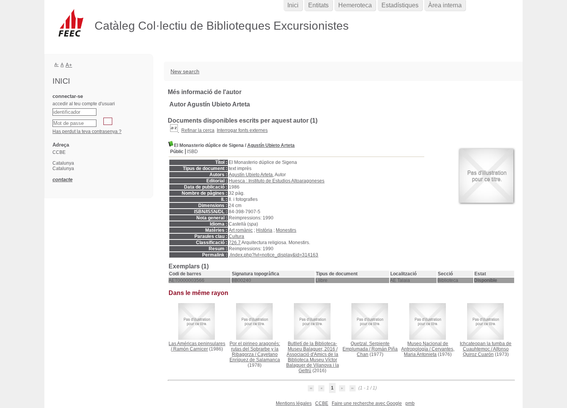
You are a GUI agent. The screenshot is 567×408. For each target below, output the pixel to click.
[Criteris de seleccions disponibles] (174, 130)
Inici (293, 5)
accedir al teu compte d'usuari (83, 103)
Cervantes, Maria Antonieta (429, 351)
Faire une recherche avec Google (367, 403)
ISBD (192, 151)
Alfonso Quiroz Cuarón (486, 351)
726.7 (235, 242)
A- (56, 64)
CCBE (321, 403)
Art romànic (241, 230)
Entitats (318, 5)
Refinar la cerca (197, 130)
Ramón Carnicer (190, 349)
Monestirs (286, 230)
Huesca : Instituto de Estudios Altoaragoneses (276, 181)
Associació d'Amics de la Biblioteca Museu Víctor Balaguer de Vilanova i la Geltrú (312, 362)
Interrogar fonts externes (242, 130)
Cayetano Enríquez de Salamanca (255, 357)
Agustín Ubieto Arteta (271, 145)
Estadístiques (399, 5)
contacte (62, 179)
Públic (177, 151)
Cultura (236, 236)
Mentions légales (294, 403)
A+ (69, 65)
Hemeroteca (355, 5)
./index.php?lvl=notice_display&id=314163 (273, 255)
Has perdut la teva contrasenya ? (87, 131)
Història (264, 230)
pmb (410, 403)
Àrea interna (445, 5)
